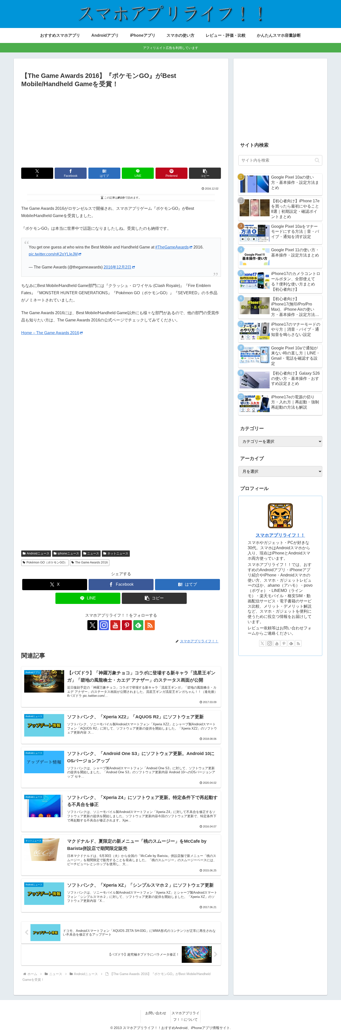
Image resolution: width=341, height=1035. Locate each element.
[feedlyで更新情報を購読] (138, 625)
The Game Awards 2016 (91, 562)
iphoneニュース (68, 553)
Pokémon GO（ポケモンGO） (46, 562)
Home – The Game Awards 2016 (50, 333)
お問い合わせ (155, 1013)
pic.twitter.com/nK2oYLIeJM (53, 254)
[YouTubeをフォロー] (115, 625)
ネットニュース (117, 553)
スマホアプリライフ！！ (280, 535)
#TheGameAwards (172, 247)
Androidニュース (38, 553)
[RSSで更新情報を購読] (150, 625)
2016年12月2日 (117, 267)
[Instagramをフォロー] (104, 625)
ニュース (93, 553)
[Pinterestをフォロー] (127, 625)
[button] (205, 173)
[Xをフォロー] (92, 625)
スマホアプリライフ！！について (185, 1016)
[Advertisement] (121, 127)
